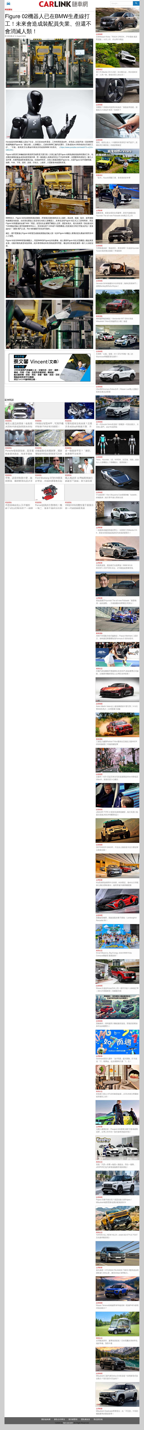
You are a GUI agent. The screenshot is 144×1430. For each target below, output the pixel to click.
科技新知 (8, 9)
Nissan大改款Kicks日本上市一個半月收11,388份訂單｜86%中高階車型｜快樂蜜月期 (117, 989)
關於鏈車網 (45, 1419)
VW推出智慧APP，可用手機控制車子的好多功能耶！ (49, 425)
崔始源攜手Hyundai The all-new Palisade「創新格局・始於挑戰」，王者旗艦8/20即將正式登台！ (116, 601)
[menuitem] (9, 3)
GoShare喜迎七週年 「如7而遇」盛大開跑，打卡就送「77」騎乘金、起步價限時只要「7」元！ (116, 1060)
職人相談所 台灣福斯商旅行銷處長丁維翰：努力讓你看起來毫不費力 (79, 481)
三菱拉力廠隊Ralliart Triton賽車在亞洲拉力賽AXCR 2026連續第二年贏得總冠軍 (116, 742)
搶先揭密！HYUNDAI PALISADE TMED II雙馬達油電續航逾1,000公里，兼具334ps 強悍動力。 (117, 1271)
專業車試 (99, 69)
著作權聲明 (72, 1419)
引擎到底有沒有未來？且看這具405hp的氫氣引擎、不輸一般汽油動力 (78, 426)
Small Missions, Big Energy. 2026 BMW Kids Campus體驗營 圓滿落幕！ (114, 954)
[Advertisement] (49, 392)
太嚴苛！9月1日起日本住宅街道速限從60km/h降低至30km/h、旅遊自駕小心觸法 (117, 778)
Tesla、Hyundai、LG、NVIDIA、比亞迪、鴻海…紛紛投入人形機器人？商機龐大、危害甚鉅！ (117, 461)
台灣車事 (99, 210)
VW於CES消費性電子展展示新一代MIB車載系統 (79, 506)
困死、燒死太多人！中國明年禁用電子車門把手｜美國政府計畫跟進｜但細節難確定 (116, 143)
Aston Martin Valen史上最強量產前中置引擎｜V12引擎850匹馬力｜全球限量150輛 (117, 707)
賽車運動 (99, 316)
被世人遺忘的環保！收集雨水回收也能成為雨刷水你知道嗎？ (18, 426)
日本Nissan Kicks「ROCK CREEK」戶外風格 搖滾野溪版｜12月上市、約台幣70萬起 (116, 38)
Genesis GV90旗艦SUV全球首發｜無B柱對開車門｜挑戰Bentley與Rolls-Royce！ (117, 284)
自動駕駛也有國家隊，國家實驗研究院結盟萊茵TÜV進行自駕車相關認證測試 (48, 453)
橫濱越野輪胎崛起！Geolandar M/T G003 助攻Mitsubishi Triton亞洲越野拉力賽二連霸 (114, 320)
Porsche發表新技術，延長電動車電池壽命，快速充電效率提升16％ (19, 453)
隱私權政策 (85, 1419)
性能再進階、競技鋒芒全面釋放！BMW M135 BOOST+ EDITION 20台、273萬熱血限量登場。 (115, 566)
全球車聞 (99, 34)
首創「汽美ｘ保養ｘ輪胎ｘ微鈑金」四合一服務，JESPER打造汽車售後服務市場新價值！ (116, 1165)
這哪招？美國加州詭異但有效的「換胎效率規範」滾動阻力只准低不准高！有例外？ (116, 108)
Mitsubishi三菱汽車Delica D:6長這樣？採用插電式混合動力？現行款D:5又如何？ (117, 1377)
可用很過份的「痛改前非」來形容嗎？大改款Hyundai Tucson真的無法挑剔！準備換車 (117, 249)
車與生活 (99, 668)
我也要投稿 (98, 1419)
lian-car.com (68, 1422)
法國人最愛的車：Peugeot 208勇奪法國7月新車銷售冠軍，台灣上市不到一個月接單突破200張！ (117, 1130)
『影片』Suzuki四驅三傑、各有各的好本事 (113, 177)
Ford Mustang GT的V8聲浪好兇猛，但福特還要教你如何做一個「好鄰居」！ (48, 481)
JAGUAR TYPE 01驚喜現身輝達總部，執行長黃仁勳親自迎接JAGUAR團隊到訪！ (117, 813)
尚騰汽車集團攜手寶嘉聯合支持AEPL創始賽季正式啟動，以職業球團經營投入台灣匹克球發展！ (117, 672)
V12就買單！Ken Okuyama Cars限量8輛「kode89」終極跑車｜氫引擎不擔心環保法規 (117, 496)
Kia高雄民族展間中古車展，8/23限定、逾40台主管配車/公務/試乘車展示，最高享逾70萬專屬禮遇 (117, 883)
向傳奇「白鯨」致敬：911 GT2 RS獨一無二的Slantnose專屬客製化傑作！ (114, 355)
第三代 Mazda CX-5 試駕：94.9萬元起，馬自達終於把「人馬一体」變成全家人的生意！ (116, 73)
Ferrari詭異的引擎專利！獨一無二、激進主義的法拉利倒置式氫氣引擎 (48, 508)
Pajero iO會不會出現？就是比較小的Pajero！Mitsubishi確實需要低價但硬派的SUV (114, 1201)
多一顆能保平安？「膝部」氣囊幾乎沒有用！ (78, 452)
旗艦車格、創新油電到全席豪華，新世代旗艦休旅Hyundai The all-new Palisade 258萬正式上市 (116, 214)
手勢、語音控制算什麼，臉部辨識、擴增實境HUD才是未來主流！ (19, 481)
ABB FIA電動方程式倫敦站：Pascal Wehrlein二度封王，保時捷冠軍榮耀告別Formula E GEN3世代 (117, 637)
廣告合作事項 (59, 1419)
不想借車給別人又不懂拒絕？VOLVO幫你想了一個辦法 (19, 508)
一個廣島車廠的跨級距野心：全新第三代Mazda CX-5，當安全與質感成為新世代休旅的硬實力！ (116, 531)
